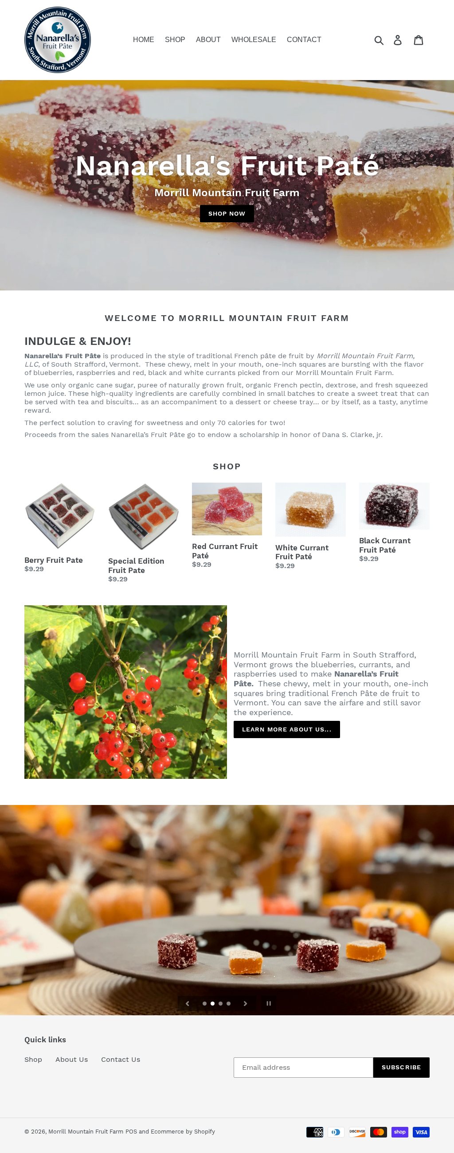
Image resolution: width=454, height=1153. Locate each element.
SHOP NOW (227, 213)
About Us (71, 1059)
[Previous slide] (187, 1003)
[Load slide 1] (205, 1004)
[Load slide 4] (229, 1004)
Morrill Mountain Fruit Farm (85, 1131)
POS (131, 1131)
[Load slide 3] (221, 1004)
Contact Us (120, 1059)
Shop (33, 1059)
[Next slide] (245, 1003)
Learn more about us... (287, 729)
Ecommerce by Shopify (183, 1131)
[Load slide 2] (213, 1004)
